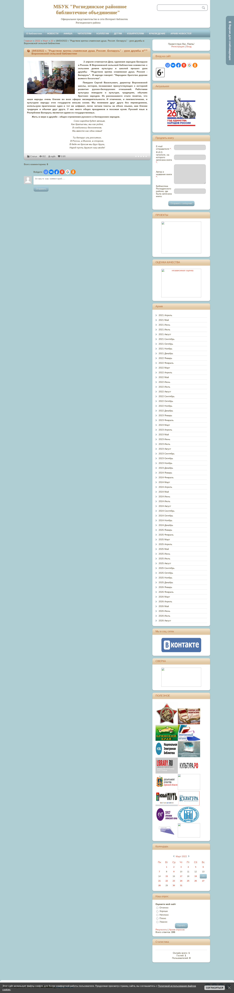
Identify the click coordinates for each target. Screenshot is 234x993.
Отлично (164, 907)
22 (167, 881)
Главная (28, 40)
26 (196, 881)
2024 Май (164, 491)
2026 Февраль (166, 592)
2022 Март (164, 367)
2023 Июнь (164, 439)
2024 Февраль (166, 477)
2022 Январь (165, 358)
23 (174, 881)
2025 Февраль (166, 534)
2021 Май (164, 320)
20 (52, 40)
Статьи (33, 156)
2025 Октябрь (166, 573)
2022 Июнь (164, 382)
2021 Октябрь (166, 344)
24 (181, 881)
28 (159, 885)
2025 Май (164, 549)
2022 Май (164, 377)
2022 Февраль (166, 363)
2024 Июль (164, 501)
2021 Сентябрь (166, 339)
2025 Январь (165, 530)
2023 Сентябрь (166, 453)
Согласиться (214, 987)
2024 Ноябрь (165, 520)
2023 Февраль (166, 420)
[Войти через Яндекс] (62, 172)
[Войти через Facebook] (56, 172)
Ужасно (163, 921)
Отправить (41, 189)
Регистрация (177, 46)
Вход (188, 46)
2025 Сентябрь (166, 568)
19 (196, 876)
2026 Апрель (165, 601)
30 (174, 885)
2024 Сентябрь (166, 511)
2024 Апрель (165, 487)
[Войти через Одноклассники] (73, 172)
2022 (37, 40)
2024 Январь (165, 472)
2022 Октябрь (166, 401)
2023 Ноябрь (165, 463)
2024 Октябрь (166, 515)
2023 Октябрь (166, 458)
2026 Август (165, 620)
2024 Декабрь (166, 525)
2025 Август (165, 563)
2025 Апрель (165, 544)
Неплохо (164, 914)
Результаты (161, 929)
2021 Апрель (165, 315)
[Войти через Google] (67, 171)
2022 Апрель (165, 372)
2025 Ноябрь (165, 577)
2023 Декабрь (166, 468)
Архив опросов (176, 929)
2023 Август (165, 449)
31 (181, 885)
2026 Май (164, 606)
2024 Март (164, 482)
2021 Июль (164, 329)
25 (188, 881)
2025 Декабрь (166, 582)
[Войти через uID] (45, 172)
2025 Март (164, 539)
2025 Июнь (164, 553)
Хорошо (164, 911)
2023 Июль (164, 444)
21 (159, 881)
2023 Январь (165, 415)
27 (203, 881)
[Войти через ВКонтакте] (51, 172)
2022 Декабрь (166, 410)
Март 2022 (181, 856)
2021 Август (165, 334)
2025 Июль (164, 558)
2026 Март (164, 596)
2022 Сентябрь (166, 396)
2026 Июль (164, 616)
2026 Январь (165, 587)
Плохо (163, 918)
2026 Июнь (164, 611)
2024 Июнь (164, 496)
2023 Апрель (165, 429)
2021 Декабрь (166, 353)
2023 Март (164, 425)
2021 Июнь (164, 324)
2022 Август (165, 391)
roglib (52, 156)
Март (45, 40)
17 (181, 876)
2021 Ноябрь (165, 348)
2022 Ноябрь (165, 406)
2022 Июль (164, 386)
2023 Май (164, 434)
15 (167, 876)
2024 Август (165, 506)
